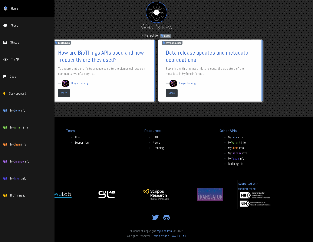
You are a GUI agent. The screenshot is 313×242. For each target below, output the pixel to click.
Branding (158, 148)
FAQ (155, 137)
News (156, 142)
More (64, 93)
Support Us (82, 142)
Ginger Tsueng (79, 83)
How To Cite (178, 236)
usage (167, 35)
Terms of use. (161, 236)
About (78, 137)
